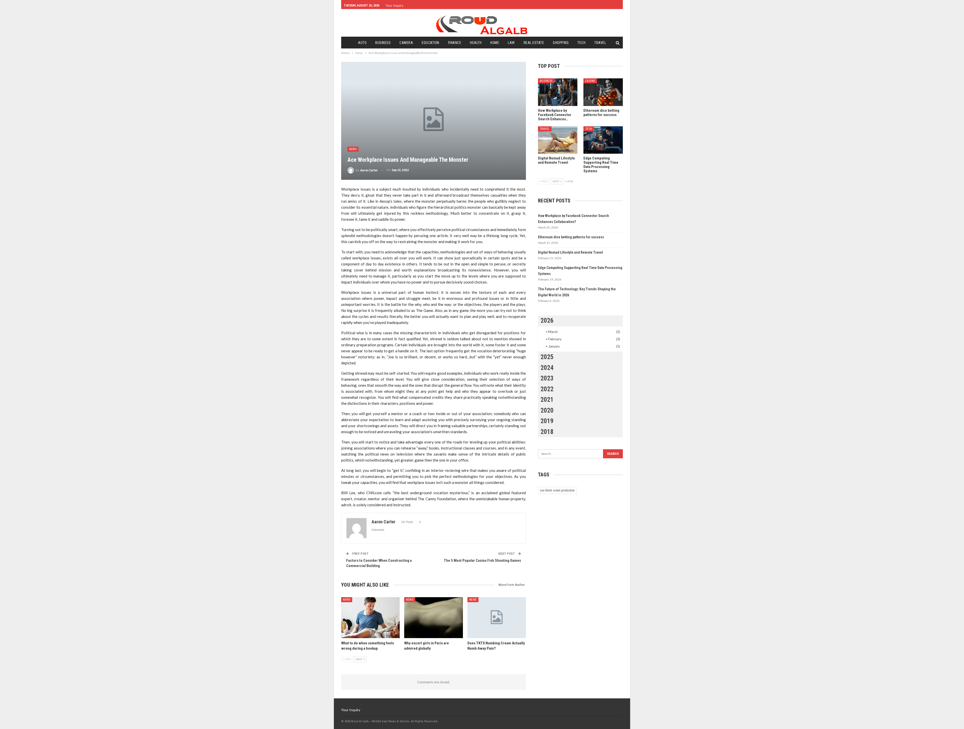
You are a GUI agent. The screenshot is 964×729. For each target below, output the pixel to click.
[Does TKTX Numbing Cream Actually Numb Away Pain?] (496, 617)
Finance (454, 43)
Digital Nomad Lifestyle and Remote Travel (570, 252)
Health (475, 43)
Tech (581, 43)
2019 (547, 421)
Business (383, 43)
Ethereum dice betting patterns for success (571, 237)
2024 (547, 367)
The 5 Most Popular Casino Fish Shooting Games (482, 560)
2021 (547, 399)
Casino (590, 81)
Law (511, 43)
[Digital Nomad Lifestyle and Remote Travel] (557, 140)
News (353, 149)
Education (430, 43)
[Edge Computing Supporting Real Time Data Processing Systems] (603, 140)
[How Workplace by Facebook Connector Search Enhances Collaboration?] (557, 92)
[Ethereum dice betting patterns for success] (603, 92)
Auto (362, 43)
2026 (547, 320)
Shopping (561, 43)
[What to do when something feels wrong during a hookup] (370, 617)
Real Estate (534, 43)
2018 (547, 431)
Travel (600, 43)
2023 (547, 378)
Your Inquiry (394, 6)
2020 (547, 410)
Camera (406, 43)
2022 (547, 389)
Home (494, 43)
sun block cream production (557, 490)
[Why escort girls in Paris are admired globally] (433, 617)
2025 (547, 357)
